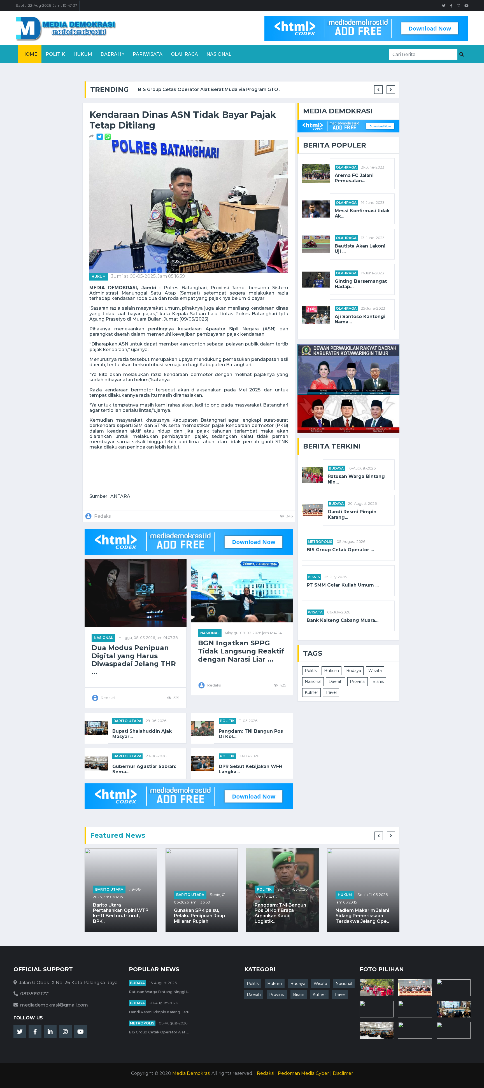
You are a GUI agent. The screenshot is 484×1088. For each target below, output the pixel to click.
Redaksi (265, 1073)
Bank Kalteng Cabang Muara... (342, 620)
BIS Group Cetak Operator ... (340, 549)
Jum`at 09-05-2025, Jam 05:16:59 (148, 276)
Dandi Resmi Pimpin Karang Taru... (160, 1012)
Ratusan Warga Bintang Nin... (356, 479)
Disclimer (343, 1073)
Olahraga (184, 54)
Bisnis (314, 577)
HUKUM (99, 276)
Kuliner (311, 692)
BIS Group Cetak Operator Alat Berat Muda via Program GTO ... (207, 89)
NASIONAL (103, 638)
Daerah (111, 54)
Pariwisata (147, 54)
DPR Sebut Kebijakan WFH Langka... (250, 769)
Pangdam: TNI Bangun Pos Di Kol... (251, 734)
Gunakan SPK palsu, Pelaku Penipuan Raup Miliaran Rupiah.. (199, 916)
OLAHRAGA (346, 167)
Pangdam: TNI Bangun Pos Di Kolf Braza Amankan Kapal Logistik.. (280, 913)
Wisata (315, 612)
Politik (55, 54)
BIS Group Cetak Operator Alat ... (159, 1032)
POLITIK (227, 721)
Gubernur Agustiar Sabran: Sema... (144, 769)
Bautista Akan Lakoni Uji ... (360, 248)
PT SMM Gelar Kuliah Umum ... (343, 585)
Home (29, 54)
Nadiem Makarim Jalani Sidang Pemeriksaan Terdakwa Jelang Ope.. (362, 916)
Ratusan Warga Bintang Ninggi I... (159, 992)
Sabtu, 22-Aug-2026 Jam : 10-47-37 (46, 5)
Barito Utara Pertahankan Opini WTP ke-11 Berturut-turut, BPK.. (120, 913)
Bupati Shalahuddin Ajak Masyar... (142, 734)
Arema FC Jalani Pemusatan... (354, 178)
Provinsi (357, 681)
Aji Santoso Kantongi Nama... (360, 319)
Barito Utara (127, 721)
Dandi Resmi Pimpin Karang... (352, 514)
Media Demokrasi (191, 1073)
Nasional (218, 54)
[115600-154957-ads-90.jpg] (100, 136)
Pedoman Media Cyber (303, 1073)
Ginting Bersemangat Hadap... (361, 284)
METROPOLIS (320, 542)
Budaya (336, 468)
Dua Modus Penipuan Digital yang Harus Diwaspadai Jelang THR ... (134, 660)
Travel (331, 692)
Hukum (82, 54)
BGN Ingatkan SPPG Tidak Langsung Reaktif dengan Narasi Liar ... (241, 651)
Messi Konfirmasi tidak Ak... (362, 213)
